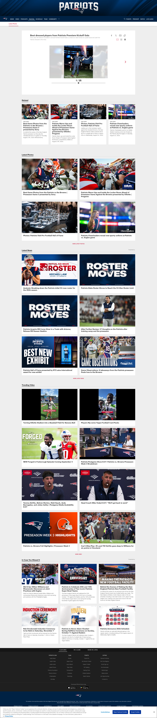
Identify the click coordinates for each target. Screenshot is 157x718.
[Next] (125, 62)
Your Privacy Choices (104, 706)
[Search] (124, 19)
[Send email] (120, 36)
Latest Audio (53, 664)
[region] (78, 712)
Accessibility (48, 706)
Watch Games (86, 676)
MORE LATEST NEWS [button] (78, 378)
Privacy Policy (18, 706)
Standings (69, 676)
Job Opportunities (104, 676)
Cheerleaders (53, 676)
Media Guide (105, 673)
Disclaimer (61, 706)
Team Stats (69, 667)
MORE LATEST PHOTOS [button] (78, 243)
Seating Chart (86, 670)
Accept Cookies (135, 712)
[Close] (154, 712)
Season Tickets (86, 664)
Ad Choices (89, 706)
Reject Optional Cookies (120, 712)
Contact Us (104, 679)
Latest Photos (52, 667)
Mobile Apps (105, 670)
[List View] (125, 39)
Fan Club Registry (104, 661)
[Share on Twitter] (115, 36)
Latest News (53, 658)
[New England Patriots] (78, 696)
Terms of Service (33, 706)
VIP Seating (86, 667)
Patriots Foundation (53, 670)
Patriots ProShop (104, 658)
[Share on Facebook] (111, 36)
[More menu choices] (59, 19)
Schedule (69, 673)
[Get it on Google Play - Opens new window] (84, 688)
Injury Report (70, 664)
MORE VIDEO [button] (78, 554)
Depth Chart (70, 661)
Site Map (53, 679)
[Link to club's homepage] (5, 19)
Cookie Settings (121, 706)
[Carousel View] (117, 39)
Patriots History (52, 673)
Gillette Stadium (86, 673)
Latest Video (53, 661)
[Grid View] (121, 39)
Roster (69, 658)
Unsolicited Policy (75, 706)
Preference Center (137, 706)
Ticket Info (86, 658)
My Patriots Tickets (86, 661)
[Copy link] (124, 35)
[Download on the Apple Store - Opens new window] (72, 687)
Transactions (70, 670)
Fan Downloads (104, 667)
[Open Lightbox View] (78, 66)
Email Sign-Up (104, 664)
